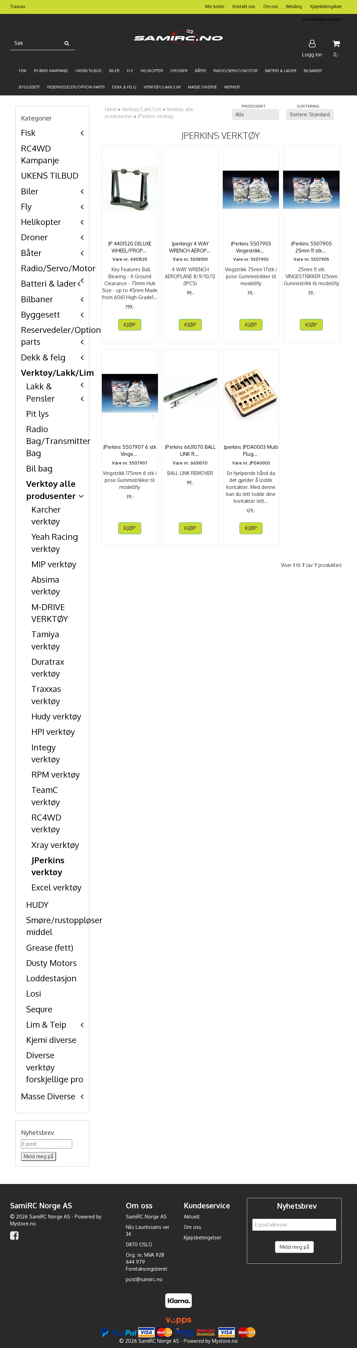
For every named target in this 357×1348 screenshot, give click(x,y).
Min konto (214, 6)
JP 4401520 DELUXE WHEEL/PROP (129, 247)
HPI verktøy (53, 731)
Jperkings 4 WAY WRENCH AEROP (190, 247)
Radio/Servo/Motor (58, 268)
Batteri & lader (48, 283)
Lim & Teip (46, 1024)
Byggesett (40, 314)
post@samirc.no (144, 1279)
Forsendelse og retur (322, 19)
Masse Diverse (48, 1096)
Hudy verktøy (56, 716)
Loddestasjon (51, 978)
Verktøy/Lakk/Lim (57, 372)
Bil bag (39, 468)
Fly (26, 206)
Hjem (110, 109)
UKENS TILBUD (49, 175)
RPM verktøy (55, 774)
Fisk (28, 132)
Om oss (270, 6)
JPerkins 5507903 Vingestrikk (251, 247)
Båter (31, 252)
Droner (34, 237)
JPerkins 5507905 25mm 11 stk (311, 247)
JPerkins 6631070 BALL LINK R (190, 450)
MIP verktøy (53, 564)
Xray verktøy (55, 844)
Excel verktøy (56, 887)
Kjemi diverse (51, 1039)
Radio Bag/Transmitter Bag (58, 440)
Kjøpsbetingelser (326, 6)
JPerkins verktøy (156, 116)
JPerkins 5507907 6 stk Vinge (129, 450)
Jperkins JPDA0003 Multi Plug (251, 450)
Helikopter (41, 221)
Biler (29, 191)
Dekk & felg (43, 357)
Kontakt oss (244, 6)
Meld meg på (294, 1247)
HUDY (37, 904)
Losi (33, 993)
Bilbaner (37, 299)
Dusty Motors (51, 962)
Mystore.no (23, 1223)
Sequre (39, 1009)
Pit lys (37, 413)
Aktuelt (192, 1217)
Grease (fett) (49, 947)
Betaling (294, 6)
